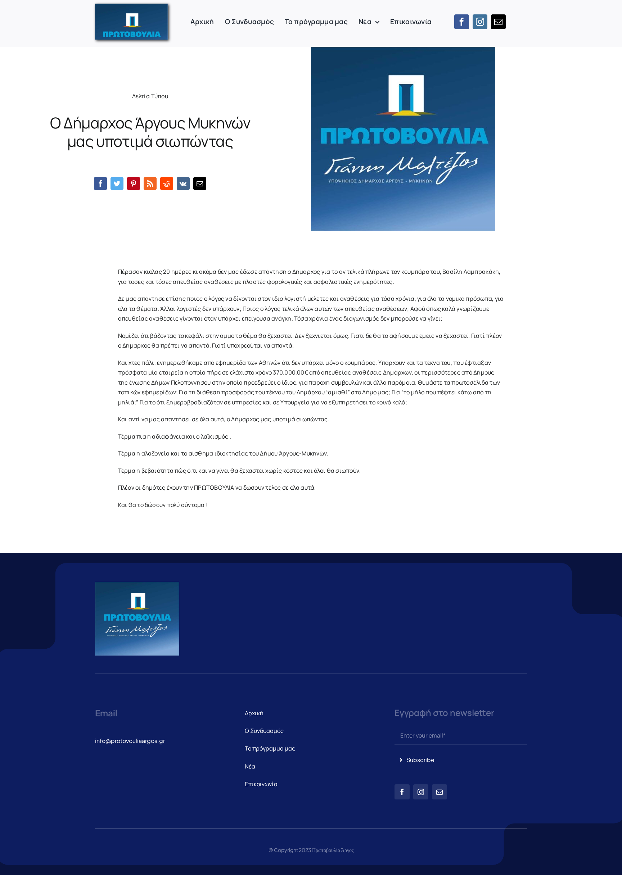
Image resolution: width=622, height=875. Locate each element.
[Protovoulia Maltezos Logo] (131, 6)
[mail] (498, 21)
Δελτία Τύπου (150, 96)
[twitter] (117, 183)
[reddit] (166, 183)
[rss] (150, 183)
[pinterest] (133, 183)
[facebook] (461, 21)
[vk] (183, 183)
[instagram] (480, 21)
